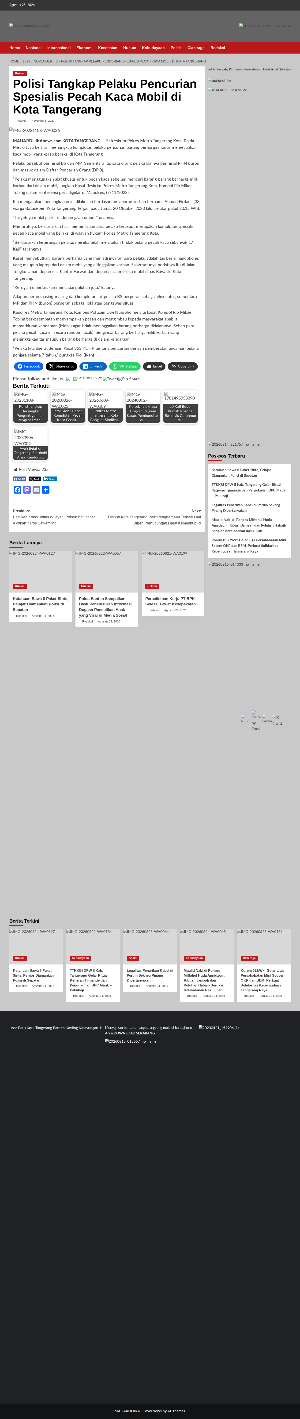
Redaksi (217, 48)
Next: (154, 517)
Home (14, 48)
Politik (176, 48)
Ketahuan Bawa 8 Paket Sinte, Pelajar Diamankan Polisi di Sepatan (40, 604)
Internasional (59, 48)
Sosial (133, 958)
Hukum (129, 48)
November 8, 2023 (43, 120)
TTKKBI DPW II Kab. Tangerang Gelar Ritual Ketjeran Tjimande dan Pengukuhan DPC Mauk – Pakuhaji (248, 490)
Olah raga (196, 48)
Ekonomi (84, 48)
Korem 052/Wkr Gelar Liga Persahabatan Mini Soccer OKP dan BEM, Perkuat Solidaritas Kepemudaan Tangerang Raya (249, 545)
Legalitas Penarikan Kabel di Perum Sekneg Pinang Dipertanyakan (246, 508)
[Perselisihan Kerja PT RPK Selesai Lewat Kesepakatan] (173, 571)
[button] (288, 48)
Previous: (54, 517)
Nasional (33, 48)
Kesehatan (107, 48)
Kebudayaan (153, 48)
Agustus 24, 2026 (43, 616)
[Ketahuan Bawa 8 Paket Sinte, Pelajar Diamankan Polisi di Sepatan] (40, 571)
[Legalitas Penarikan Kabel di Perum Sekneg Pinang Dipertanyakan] (150, 946)
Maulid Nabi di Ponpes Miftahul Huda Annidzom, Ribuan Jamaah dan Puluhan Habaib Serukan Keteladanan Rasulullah (249, 525)
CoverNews (152, 1411)
